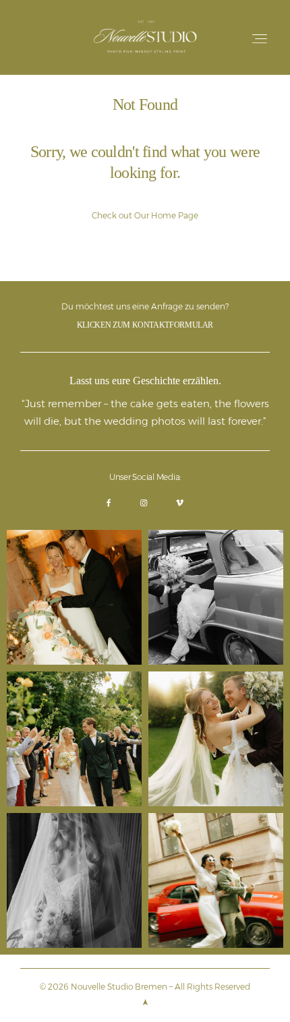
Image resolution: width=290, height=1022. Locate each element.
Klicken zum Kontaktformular (145, 325)
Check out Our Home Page (145, 215)
